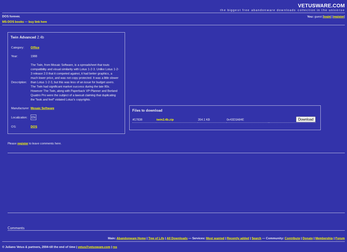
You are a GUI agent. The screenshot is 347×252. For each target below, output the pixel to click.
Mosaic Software (42, 108)
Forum (340, 238)
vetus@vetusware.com (94, 246)
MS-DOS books (13, 21)
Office (35, 47)
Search (256, 238)
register (338, 16)
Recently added (238, 238)
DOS (34, 126)
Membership (324, 238)
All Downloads (177, 238)
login (327, 16)
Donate (308, 238)
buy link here (37, 21)
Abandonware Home (131, 238)
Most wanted (215, 238)
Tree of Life (156, 238)
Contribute (292, 238)
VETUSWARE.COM (321, 5)
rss (115, 246)
